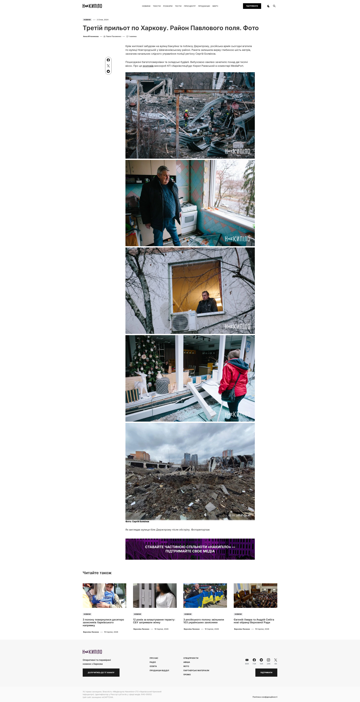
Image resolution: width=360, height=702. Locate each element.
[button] (268, 6)
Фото (186, 666)
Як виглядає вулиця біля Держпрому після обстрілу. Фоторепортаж (167, 529)
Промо (187, 674)
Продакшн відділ (159, 670)
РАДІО (153, 662)
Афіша (186, 662)
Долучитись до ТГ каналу (101, 672)
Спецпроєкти (190, 658)
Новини (87, 20)
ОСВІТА (153, 666)
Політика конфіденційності (265, 697)
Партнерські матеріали (196, 670)
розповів (148, 65)
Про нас (154, 658)
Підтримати (252, 6)
